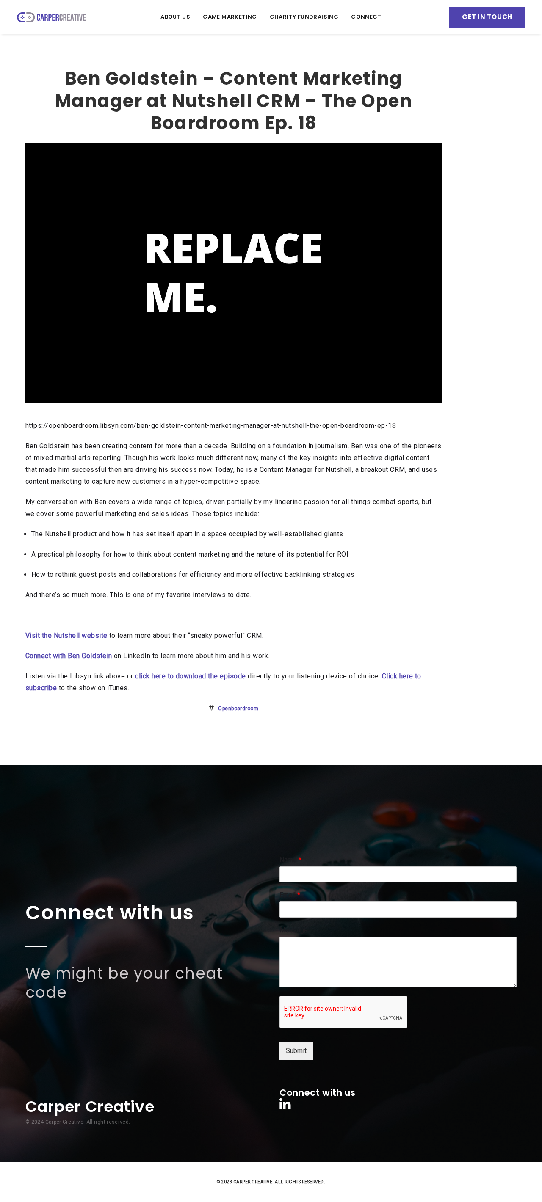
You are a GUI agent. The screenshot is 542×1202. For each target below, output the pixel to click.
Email (289, 895)
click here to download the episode (190, 676)
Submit (296, 1051)
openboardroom (238, 708)
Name (290, 860)
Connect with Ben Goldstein (68, 656)
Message (293, 930)
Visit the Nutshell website (66, 635)
